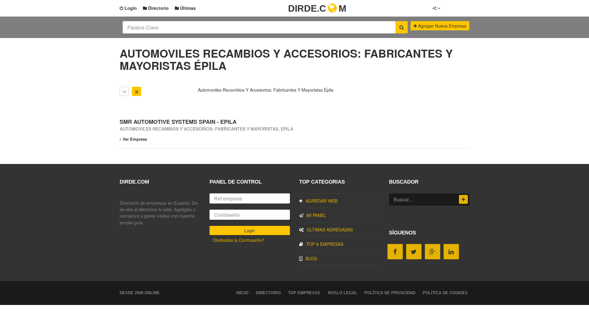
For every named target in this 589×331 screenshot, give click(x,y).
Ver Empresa (135, 139)
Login (130, 8)
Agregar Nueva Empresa (441, 26)
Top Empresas (304, 293)
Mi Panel (316, 215)
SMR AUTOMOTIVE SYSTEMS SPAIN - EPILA (178, 122)
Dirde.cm (317, 8)
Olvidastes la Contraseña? (238, 240)
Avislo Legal (342, 293)
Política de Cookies (445, 293)
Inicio (242, 293)
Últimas (187, 8)
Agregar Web (321, 201)
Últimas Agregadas (330, 229)
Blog (311, 258)
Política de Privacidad (389, 293)
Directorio (158, 8)
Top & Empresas (324, 244)
